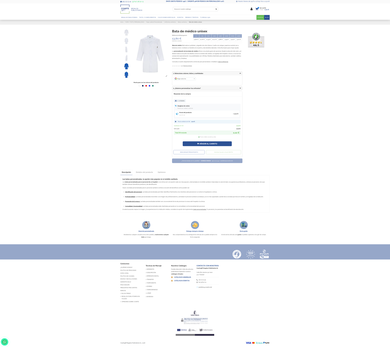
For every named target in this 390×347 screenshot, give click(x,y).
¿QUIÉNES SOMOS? (126, 267)
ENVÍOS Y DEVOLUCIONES (128, 279)
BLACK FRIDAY (126, 293)
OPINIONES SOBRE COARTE (130, 301)
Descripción (126, 172)
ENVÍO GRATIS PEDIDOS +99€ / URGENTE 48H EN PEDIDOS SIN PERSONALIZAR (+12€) (195, 1)
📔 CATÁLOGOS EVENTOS (180, 280)
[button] (207, 88)
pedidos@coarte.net (205, 287)
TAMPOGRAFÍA (151, 283)
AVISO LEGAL (124, 273)
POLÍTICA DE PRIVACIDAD (128, 270)
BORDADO (150, 296)
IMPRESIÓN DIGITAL (153, 276)
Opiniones (162, 172)
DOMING (149, 286)
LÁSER (149, 293)
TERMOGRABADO (152, 289)
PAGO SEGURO (125, 285)
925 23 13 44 (126, 1)
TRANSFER (150, 279)
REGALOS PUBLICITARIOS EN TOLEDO (131, 297)
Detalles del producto (144, 172)
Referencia (175, 35)
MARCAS (123, 290)
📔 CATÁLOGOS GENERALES (181, 277)
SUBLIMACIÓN (151, 272)
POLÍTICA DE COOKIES (127, 276)
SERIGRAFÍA (150, 269)
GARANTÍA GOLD (125, 282)
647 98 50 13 (139, 1)
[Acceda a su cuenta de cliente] (252, 9)
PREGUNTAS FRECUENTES (128, 287)
